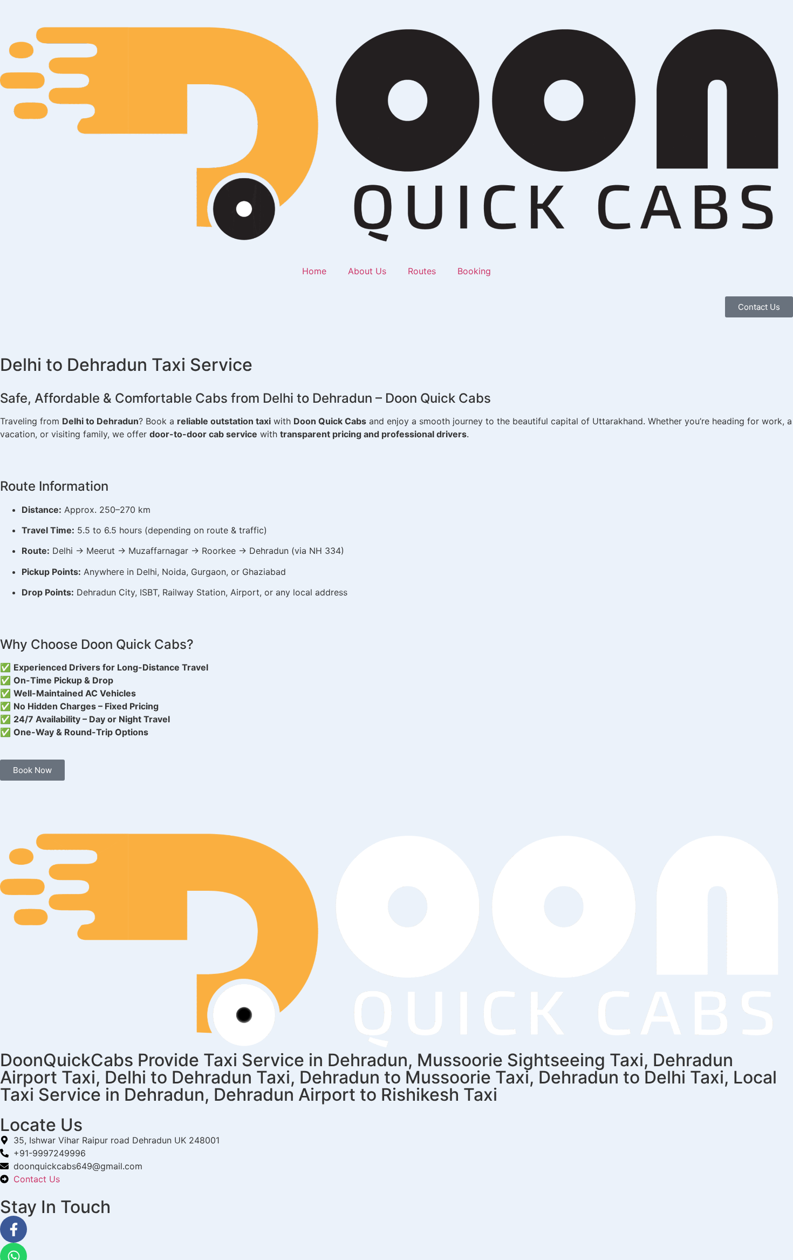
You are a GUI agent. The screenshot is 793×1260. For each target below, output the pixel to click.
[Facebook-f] (13, 1229)
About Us (367, 271)
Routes (422, 271)
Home (314, 271)
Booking (474, 271)
